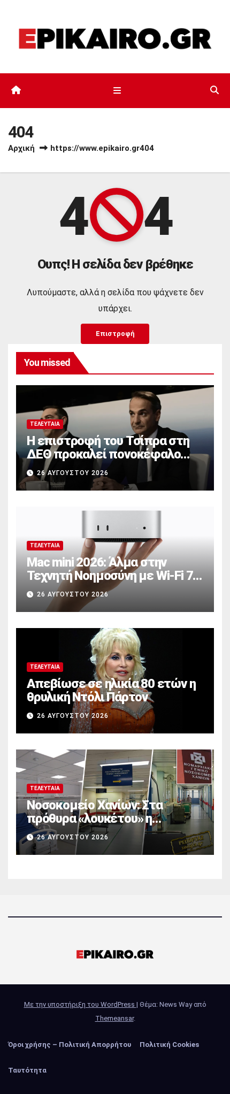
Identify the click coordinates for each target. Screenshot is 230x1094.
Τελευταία (45, 424)
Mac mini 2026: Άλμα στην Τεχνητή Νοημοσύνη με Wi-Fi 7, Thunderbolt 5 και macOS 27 (111, 575)
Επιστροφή (115, 334)
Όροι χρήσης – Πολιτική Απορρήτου (69, 1045)
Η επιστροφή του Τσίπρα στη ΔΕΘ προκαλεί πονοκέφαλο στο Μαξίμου (108, 454)
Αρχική (21, 148)
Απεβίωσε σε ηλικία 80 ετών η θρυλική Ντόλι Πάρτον (111, 690)
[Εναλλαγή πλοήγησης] (117, 90)
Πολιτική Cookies (169, 1045)
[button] (214, 90)
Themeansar (114, 1018)
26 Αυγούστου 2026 (73, 473)
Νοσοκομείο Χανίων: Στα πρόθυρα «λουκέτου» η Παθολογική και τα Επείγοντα (107, 818)
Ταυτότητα (27, 1070)
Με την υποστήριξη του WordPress (80, 1004)
